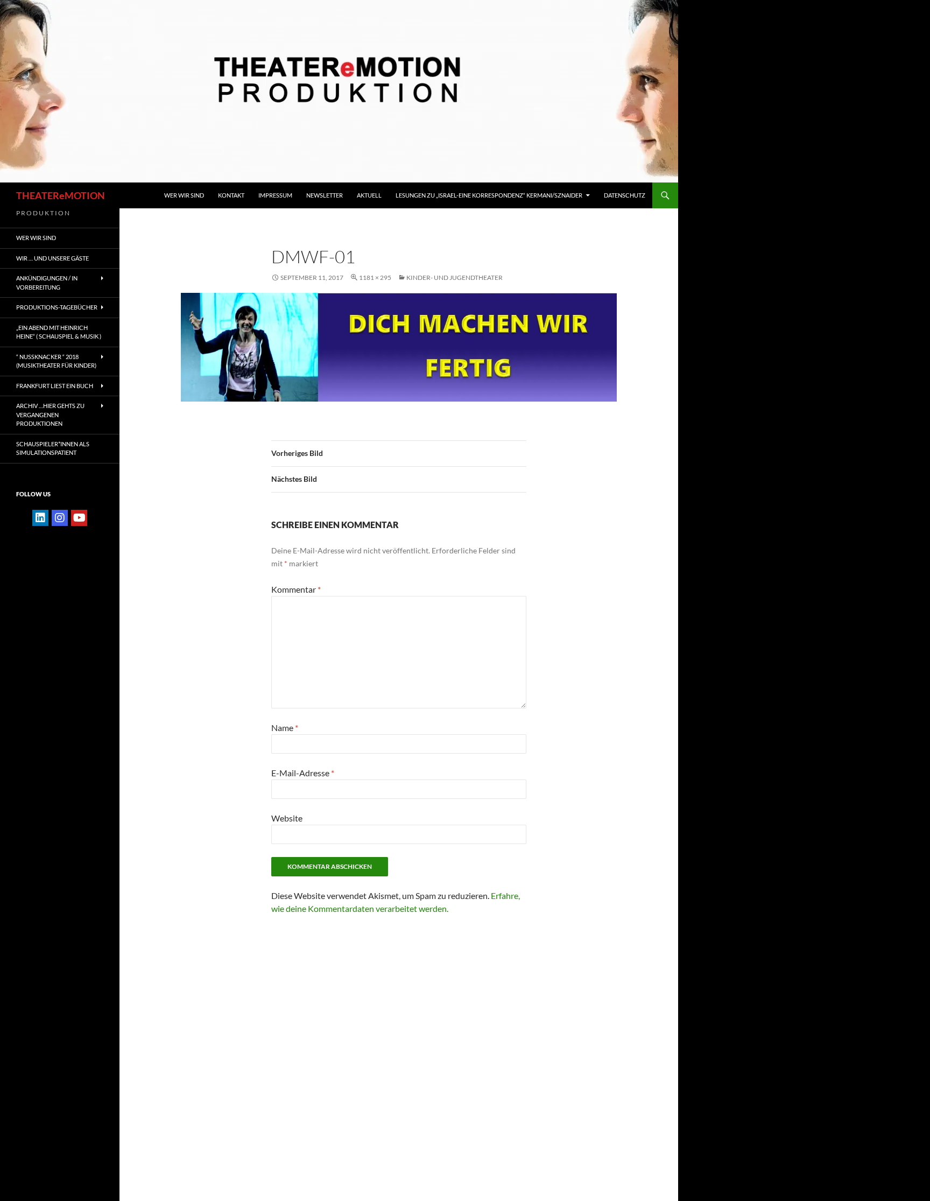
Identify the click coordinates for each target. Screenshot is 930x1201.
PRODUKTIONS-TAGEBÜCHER (56, 307)
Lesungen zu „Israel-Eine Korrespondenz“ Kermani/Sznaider (489, 195)
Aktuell (369, 195)
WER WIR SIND (184, 195)
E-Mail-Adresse (302, 773)
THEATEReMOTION (60, 195)
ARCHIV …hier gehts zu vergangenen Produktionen (50, 414)
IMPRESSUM (275, 195)
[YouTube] (79, 518)
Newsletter (324, 195)
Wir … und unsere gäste (52, 258)
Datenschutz (624, 195)
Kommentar (296, 589)
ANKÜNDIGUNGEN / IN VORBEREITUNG (47, 283)
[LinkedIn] (40, 518)
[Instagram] (60, 518)
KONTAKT (231, 195)
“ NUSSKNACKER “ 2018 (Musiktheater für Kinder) (56, 361)
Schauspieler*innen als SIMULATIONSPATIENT (52, 448)
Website (286, 818)
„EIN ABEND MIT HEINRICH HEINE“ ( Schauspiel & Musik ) (58, 332)
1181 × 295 (375, 277)
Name (284, 727)
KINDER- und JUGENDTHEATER (454, 277)
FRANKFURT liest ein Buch (54, 385)
